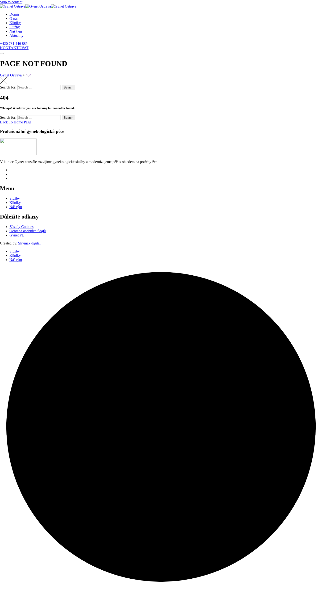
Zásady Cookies (21, 227)
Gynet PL (16, 235)
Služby (14, 27)
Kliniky (15, 23)
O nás (13, 19)
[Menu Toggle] (2, 53)
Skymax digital (29, 243)
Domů (14, 14)
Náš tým (15, 31)
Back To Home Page (15, 122)
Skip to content (11, 2)
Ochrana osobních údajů (27, 231)
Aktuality (16, 36)
